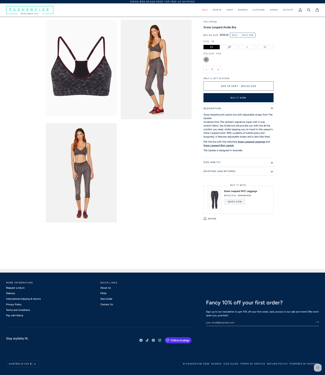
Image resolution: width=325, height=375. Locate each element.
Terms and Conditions (18, 310)
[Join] (316, 322)
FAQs (103, 293)
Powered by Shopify (304, 363)
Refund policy (277, 363)
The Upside (210, 21)
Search (216, 363)
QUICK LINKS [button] (108, 282)
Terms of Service (252, 363)
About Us (105, 287)
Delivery (10, 293)
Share (212, 218)
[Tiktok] (147, 340)
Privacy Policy (13, 304)
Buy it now (238, 98)
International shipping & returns (23, 298)
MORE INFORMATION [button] (19, 282)
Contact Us (106, 304)
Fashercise (194, 363)
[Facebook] (141, 340)
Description (212, 108)
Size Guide (106, 298)
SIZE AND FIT (212, 162)
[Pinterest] (153, 340)
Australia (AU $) (21, 363)
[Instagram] (159, 340)
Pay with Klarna (14, 315)
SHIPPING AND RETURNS (219, 171)
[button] (204, 10)
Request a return (15, 287)
